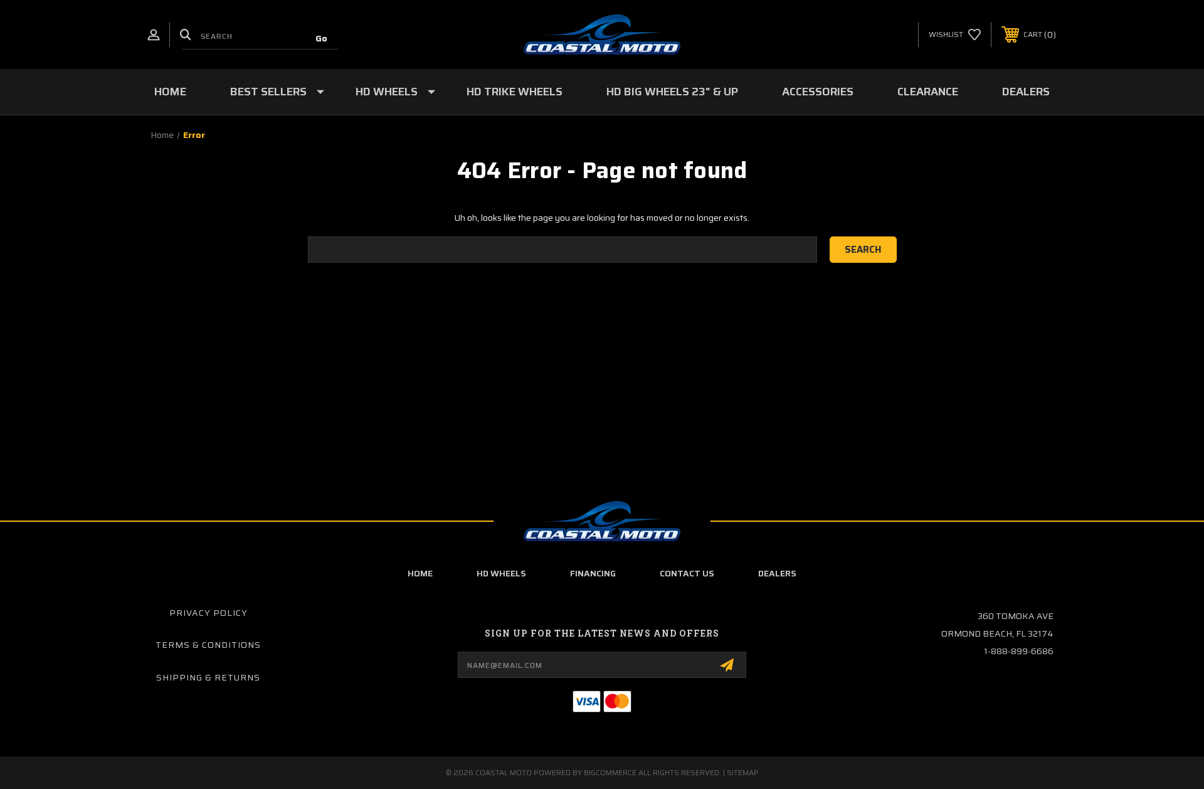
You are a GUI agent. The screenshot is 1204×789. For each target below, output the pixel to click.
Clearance (927, 91)
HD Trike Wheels (514, 91)
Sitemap (743, 772)
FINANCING (593, 573)
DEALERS (777, 573)
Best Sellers (268, 91)
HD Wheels (387, 91)
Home (170, 91)
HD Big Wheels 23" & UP (672, 91)
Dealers (1026, 91)
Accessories (817, 91)
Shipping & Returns (208, 677)
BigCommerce (610, 772)
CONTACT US (687, 573)
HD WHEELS (501, 573)
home (420, 573)
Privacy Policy (208, 613)
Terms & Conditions (208, 645)
